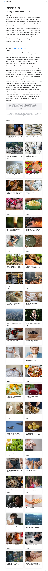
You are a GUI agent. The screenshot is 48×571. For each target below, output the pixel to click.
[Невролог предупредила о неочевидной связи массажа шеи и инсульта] (33, 559)
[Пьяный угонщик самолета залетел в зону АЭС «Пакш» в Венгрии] (14, 429)
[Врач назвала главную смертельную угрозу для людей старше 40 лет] (33, 262)
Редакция (22, 570)
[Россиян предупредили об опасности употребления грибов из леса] (14, 485)
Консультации (9, 4)
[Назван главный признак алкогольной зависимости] (14, 336)
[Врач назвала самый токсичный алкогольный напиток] (14, 225)
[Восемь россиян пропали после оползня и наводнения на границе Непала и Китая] (14, 318)
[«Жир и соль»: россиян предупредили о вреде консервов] (33, 244)
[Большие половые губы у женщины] (33, 188)
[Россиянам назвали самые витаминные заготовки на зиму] (33, 429)
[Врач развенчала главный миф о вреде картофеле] (33, 411)
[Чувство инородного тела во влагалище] (33, 299)
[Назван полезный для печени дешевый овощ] (33, 169)
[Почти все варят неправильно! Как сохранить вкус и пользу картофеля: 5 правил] (33, 206)
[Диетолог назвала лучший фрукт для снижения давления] (14, 448)
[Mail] (4, 1)
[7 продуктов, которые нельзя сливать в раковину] (14, 299)
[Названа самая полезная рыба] (33, 132)
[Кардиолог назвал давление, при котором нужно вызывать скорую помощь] (14, 244)
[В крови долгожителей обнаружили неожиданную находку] (14, 559)
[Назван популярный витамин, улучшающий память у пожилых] (14, 262)
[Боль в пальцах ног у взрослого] (33, 466)
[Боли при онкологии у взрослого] (14, 522)
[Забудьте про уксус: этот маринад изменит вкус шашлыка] (33, 281)
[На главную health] (8, 1)
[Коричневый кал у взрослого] (14, 355)
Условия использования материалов (31, 570)
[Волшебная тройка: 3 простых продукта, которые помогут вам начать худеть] (33, 373)
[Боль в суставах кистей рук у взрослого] (33, 448)
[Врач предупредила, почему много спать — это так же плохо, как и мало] (14, 373)
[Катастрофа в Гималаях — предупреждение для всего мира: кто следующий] (14, 151)
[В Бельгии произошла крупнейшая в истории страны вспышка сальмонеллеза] (33, 503)
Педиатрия (16, 4)
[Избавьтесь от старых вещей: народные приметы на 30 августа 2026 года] (14, 281)
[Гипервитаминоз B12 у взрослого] (14, 503)
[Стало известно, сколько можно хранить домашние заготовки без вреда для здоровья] (14, 540)
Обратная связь (41, 570)
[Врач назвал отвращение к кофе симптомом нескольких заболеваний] (33, 355)
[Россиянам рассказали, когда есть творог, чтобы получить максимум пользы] (14, 169)
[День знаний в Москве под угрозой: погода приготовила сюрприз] (33, 318)
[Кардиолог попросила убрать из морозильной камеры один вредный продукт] (14, 132)
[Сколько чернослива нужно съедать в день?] (33, 336)
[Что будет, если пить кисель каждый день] (33, 392)
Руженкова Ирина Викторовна (19, 48)
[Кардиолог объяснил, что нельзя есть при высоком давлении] (14, 188)
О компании (6, 570)
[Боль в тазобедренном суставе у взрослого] (14, 466)
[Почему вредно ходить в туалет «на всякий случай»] (14, 411)
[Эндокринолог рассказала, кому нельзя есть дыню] (14, 392)
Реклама (9, 570)
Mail (2, 570)
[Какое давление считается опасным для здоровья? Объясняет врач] (33, 151)
